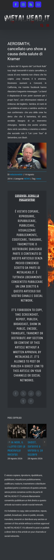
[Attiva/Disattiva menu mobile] (48, 25)
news (38, 178)
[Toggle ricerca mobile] (41, 25)
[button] (9, 441)
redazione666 (16, 174)
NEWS (27, 178)
